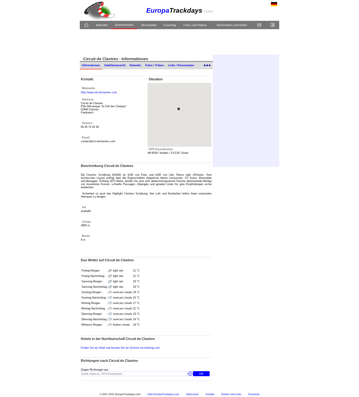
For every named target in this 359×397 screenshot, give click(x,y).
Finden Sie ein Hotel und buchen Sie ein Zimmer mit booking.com (120, 347)
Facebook (253, 394)
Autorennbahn (124, 24)
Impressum (192, 394)
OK (201, 373)
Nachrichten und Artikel (232, 25)
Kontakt (210, 394)
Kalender (102, 25)
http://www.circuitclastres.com (99, 92)
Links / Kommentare (181, 65)
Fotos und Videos (195, 25)
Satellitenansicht (114, 65)
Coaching (170, 25)
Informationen (91, 65)
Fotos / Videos (154, 65)
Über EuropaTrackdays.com (163, 394)
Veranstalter (149, 25)
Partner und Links (231, 394)
